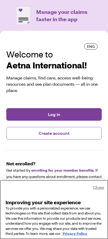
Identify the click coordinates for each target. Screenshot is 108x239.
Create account (54, 133)
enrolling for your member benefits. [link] (63, 170)
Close (98, 187)
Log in (54, 114)
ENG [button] (91, 46)
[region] (54, 209)
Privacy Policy (75, 233)
